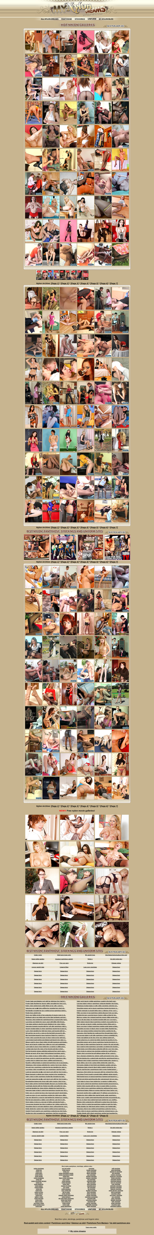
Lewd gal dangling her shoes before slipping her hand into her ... (46, 1088)
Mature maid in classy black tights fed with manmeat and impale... (47, 1042)
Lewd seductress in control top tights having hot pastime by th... (97, 1040)
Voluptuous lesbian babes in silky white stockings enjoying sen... (97, 1006)
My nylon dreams (78, 1231)
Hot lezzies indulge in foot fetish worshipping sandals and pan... (97, 1065)
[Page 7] (114, 283)
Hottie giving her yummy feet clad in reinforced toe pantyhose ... (46, 1109)
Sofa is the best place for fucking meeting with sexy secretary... (97, 1019)
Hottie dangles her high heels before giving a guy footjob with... (97, 1106)
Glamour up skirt (38, 963)
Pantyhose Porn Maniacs (97, 1223)
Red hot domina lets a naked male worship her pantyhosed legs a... (98, 1058)
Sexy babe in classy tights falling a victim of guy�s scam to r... (46, 1056)
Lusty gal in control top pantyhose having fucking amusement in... (98, 1084)
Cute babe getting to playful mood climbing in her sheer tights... (46, 1024)
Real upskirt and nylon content (37, 1223)
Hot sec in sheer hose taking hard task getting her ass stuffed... (97, 1100)
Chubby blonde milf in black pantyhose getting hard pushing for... (97, 1113)
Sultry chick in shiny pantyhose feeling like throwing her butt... (45, 1076)
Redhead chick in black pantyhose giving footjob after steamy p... (97, 1060)
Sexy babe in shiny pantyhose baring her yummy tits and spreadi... (98, 1044)
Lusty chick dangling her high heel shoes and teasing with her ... (46, 1031)
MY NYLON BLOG (106, 19)
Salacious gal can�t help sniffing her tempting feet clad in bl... (45, 1008)
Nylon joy (90, 963)
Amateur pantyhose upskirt (64, 959)
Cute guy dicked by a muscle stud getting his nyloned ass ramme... (47, 1097)
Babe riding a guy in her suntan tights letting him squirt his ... (96, 1063)
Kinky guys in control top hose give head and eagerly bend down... (47, 1093)
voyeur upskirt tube (38, 967)
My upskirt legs (90, 955)
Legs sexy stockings (90, 967)
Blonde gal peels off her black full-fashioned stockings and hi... (45, 1053)
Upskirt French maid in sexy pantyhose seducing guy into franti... (46, 1111)
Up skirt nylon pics (116, 959)
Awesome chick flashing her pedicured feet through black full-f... (97, 1033)
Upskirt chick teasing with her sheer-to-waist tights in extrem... (97, 1086)
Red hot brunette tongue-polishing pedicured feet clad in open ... (46, 1051)
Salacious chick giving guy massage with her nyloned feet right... (97, 1072)
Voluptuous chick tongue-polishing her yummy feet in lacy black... (46, 1065)
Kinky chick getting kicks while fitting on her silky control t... (45, 1006)
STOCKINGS (80, 19)
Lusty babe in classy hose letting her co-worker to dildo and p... (46, 1046)
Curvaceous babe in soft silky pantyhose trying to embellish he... (97, 1035)
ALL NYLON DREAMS (50, 19)
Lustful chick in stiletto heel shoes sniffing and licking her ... (44, 1060)
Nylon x (90, 959)
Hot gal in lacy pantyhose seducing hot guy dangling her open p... (46, 1067)
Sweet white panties (38, 959)
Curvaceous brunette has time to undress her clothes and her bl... (47, 1104)
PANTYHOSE (66, 19)
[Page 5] (94, 283)
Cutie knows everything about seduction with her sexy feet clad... (97, 1049)
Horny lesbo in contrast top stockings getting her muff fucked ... (97, 1051)
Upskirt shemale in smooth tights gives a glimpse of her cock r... (97, 1010)
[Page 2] (65, 283)
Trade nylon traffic (91, 1227)
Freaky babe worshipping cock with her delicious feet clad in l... (46, 1001)
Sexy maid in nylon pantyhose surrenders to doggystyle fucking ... (98, 1046)
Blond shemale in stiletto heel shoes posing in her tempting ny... (46, 1074)
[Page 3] (75, 283)
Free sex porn (64, 963)
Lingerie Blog (64, 967)
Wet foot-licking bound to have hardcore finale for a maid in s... (45, 1035)
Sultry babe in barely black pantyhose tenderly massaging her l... (97, 1022)
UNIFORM (92, 19)
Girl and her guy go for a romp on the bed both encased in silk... (46, 1033)
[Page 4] (84, 283)
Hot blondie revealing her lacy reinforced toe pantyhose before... (46, 1010)
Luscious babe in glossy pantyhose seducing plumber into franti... (98, 1003)
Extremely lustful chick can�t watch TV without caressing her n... (98, 1093)
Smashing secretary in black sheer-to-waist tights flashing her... (97, 1028)
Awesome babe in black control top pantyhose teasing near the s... (47, 1090)
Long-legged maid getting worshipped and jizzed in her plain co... (46, 1040)
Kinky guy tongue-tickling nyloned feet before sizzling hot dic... (96, 1031)
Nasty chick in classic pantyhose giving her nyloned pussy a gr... (97, 1111)
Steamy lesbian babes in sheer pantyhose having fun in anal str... (46, 1028)
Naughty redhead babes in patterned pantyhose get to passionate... (47, 1063)
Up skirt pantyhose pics (120, 1223)
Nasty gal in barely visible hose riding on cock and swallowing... (46, 1044)
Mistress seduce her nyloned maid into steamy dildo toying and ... (97, 1017)
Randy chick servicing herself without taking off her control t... (96, 1053)
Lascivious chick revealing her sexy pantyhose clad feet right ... (46, 1069)
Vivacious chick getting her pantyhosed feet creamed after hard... (46, 1019)
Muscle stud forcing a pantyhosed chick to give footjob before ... (97, 1069)
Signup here (116, 967)
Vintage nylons (116, 963)
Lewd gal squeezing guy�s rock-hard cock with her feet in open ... (47, 1072)
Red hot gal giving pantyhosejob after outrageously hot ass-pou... (97, 1079)
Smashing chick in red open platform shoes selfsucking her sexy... (47, 1106)
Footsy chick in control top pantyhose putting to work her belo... (97, 1104)
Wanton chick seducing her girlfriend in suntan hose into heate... (97, 1102)
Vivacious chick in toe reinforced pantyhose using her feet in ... (97, 1109)
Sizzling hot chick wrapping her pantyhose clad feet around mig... (46, 1113)
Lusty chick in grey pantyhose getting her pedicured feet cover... (97, 1088)
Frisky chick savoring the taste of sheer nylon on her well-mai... (46, 1037)
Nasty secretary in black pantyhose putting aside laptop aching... (97, 1026)
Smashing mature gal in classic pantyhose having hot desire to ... (97, 1008)
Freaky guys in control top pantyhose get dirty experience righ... (46, 1058)
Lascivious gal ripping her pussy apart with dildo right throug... (45, 1022)
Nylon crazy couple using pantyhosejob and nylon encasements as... (99, 1097)
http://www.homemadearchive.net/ (116, 955)
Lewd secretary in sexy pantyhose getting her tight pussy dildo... (46, 1095)
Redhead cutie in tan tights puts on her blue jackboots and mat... (46, 1017)
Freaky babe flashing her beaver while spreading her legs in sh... (46, 1003)
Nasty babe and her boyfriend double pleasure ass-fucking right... (46, 1084)
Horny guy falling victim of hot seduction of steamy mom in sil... (46, 1015)
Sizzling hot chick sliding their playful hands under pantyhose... (97, 1095)
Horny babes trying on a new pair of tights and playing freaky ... (46, 1102)
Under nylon (38, 955)
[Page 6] (104, 283)
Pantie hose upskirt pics (33, 1013)
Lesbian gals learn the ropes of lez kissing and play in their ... (45, 1049)
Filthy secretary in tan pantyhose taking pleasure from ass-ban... (97, 1013)
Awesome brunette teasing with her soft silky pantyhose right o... (46, 1026)
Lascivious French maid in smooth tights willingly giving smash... (97, 1074)
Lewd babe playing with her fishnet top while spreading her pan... (46, 1086)
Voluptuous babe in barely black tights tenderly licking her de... (97, 1067)
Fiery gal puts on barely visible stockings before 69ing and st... (97, 1024)
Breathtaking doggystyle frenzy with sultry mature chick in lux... (46, 1081)
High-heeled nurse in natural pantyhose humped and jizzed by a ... (97, 1076)
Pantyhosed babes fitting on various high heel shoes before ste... (97, 1090)
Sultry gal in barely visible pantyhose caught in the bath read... (96, 1001)
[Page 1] (55, 283)
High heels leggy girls (64, 955)
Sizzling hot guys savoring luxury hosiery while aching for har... (97, 1015)
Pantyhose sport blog (61, 1223)
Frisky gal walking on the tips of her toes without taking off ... (96, 1037)
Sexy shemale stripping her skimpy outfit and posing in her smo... (97, 1056)
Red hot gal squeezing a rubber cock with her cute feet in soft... (46, 1100)
